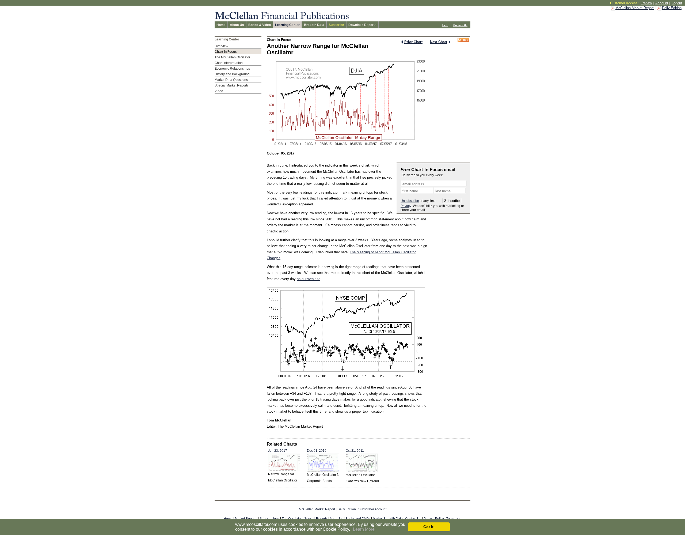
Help (445, 25)
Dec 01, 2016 (316, 451)
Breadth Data (314, 25)
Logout (677, 3)
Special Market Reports (232, 85)
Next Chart (438, 42)
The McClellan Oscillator (232, 57)
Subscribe (336, 25)
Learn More (364, 529)
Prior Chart (413, 42)
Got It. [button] (429, 527)
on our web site (308, 279)
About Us (237, 25)
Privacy (406, 206)
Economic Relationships (232, 68)
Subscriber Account (372, 509)
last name (443, 191)
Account (661, 3)
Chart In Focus (226, 52)
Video (219, 91)
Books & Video (259, 25)
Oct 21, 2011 (355, 451)
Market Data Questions (231, 80)
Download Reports (362, 25)
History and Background (232, 74)
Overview (221, 46)
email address (413, 184)
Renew (646, 3)
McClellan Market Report (634, 8)
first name (410, 191)
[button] (352, 529)
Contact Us (460, 25)
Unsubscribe (410, 201)
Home (221, 25)
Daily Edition (672, 8)
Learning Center (287, 25)
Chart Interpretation (229, 63)
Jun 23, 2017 (277, 451)
